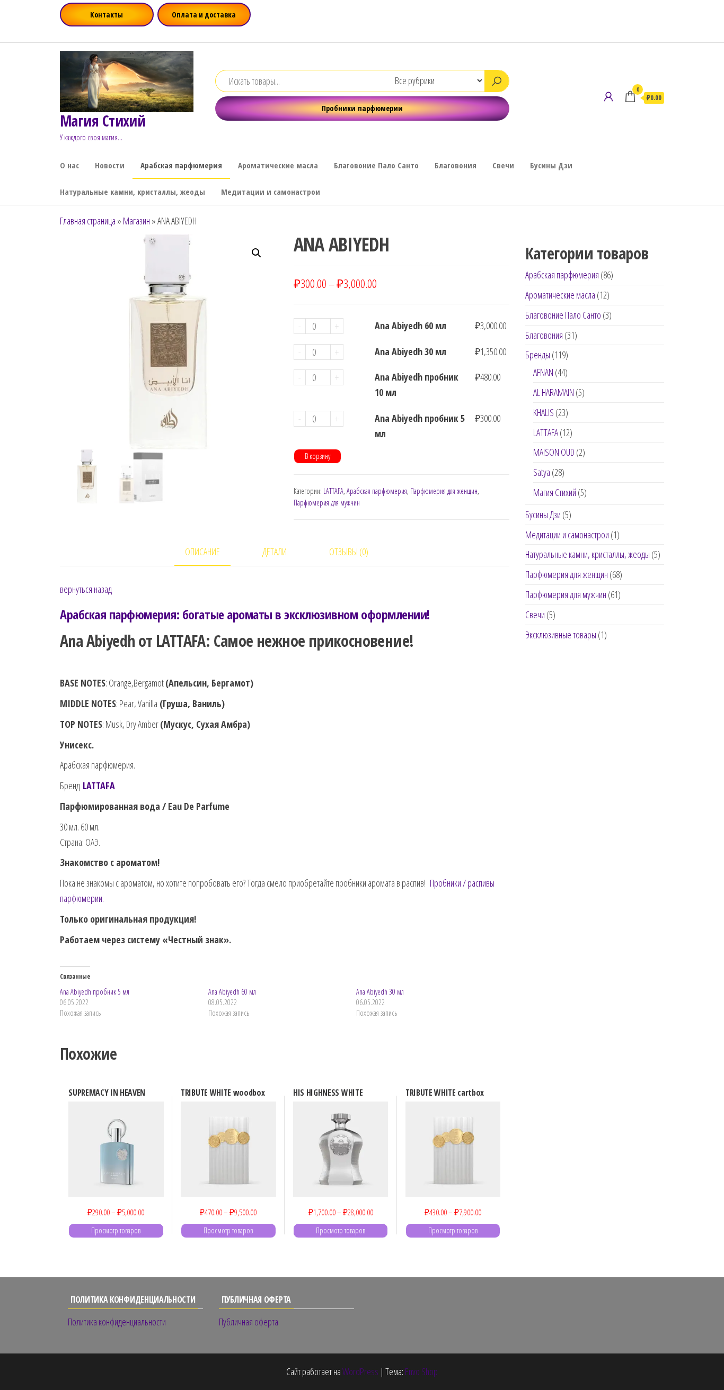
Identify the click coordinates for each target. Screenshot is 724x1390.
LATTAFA (333, 491)
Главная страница (88, 220)
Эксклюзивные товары (560, 634)
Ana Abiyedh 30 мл (410, 351)
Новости (110, 165)
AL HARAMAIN (553, 392)
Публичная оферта (248, 1321)
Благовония (455, 165)
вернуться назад (86, 589)
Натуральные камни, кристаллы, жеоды (132, 191)
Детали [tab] (274, 551)
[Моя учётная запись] (608, 96)
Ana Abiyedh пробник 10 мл (416, 385)
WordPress (360, 1371)
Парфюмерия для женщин (444, 491)
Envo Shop (421, 1371)
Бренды (537, 354)
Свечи (503, 165)
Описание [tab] (202, 551)
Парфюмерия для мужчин (327, 503)
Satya (541, 472)
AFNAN (543, 372)
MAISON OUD (554, 452)
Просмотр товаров (115, 1230)
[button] (256, 253)
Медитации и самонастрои (270, 191)
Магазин (136, 220)
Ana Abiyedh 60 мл (410, 325)
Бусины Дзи (551, 165)
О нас (69, 165)
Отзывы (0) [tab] (348, 551)
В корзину (317, 456)
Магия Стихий (102, 121)
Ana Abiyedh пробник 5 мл (420, 426)
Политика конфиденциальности (117, 1321)
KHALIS (543, 412)
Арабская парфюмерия (181, 165)
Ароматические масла (278, 165)
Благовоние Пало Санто (376, 165)
